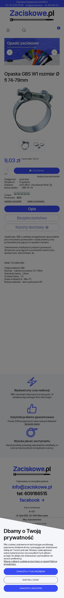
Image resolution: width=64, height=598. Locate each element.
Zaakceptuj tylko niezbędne (30, 571)
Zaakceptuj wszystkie (31, 588)
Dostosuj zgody (31, 580)
